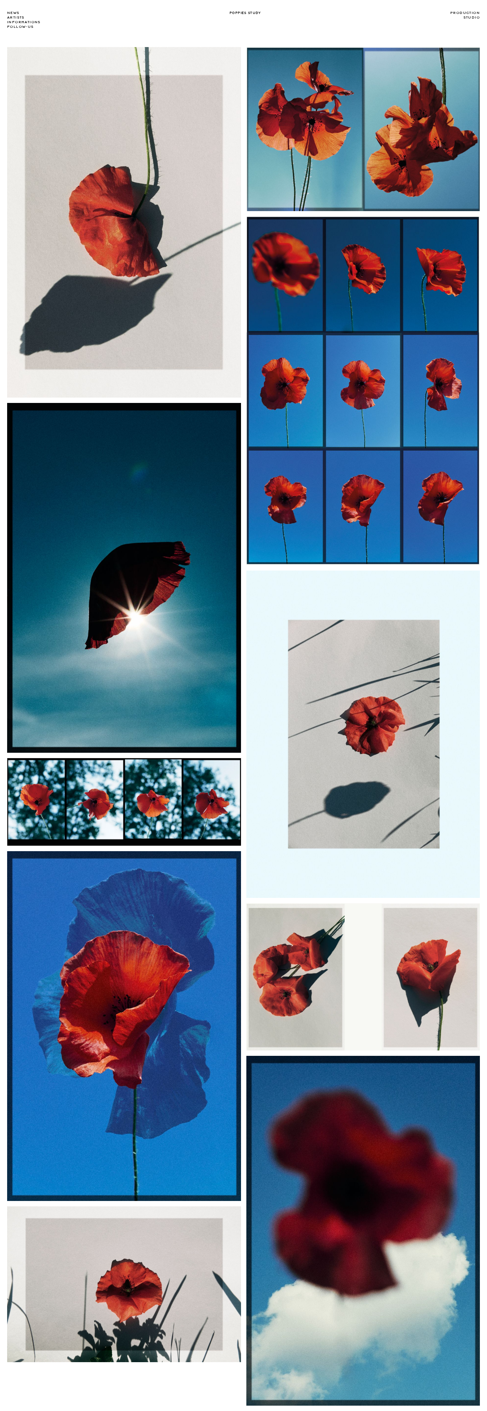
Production (465, 13)
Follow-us (20, 27)
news (13, 13)
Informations (24, 22)
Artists (16, 17)
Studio (471, 17)
